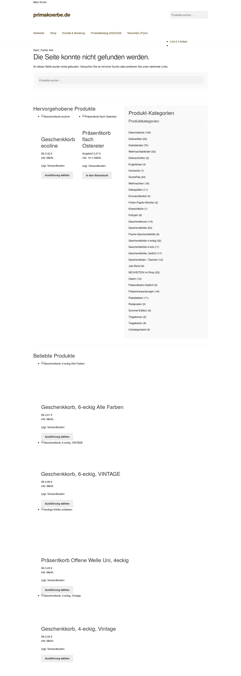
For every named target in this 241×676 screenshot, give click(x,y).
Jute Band (134, 266)
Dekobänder (136, 145)
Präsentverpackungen (141, 291)
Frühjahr (133, 215)
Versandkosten (56, 165)
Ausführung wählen (57, 175)
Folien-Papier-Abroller (141, 202)
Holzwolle (134, 170)
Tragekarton (135, 323)
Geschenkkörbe (138, 228)
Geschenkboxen (138, 221)
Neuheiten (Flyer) (137, 33)
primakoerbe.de (51, 14)
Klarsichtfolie (136, 209)
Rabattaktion (136, 298)
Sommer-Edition (138, 310)
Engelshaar (135, 164)
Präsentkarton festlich (141, 285)
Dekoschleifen (137, 158)
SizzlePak (134, 177)
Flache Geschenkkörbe (142, 234)
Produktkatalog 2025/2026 (106, 33)
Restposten (135, 304)
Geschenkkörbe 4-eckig (142, 240)
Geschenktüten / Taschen (143, 259)
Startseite (38, 33)
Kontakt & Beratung (73, 33)
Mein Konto (40, 2)
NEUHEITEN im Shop (141, 272)
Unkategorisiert (137, 329)
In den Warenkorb (97, 175)
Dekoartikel (135, 139)
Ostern (132, 279)
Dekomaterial (136, 132)
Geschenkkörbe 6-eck (141, 247)
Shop (53, 33)
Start (36, 50)
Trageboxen (135, 317)
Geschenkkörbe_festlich (143, 253)
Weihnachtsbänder (140, 151)
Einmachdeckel (138, 196)
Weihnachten (136, 183)
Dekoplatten (136, 189)
